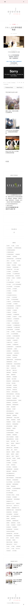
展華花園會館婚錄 (9, 426)
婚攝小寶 (15, 449)
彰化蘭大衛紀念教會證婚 (10, 531)
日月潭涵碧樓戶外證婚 (10, 275)
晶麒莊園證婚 (15, 471)
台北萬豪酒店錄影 (9, 348)
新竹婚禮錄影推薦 (9, 499)
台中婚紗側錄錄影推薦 (10, 305)
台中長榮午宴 (8, 301)
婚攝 (12, 449)
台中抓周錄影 (15, 288)
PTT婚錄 (12, 548)
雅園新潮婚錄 (8, 484)
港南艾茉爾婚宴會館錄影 (10, 475)
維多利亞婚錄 (16, 533)
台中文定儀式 (8, 284)
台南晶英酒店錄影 (9, 353)
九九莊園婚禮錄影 (9, 247)
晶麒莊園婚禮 (8, 471)
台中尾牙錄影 (8, 288)
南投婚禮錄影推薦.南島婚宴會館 (11, 400)
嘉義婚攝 (7, 522)
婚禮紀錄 (7, 445)
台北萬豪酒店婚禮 (18, 346)
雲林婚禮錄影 (8, 488)
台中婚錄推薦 (8, 310)
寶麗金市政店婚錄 (9, 542)
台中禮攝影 (13, 331)
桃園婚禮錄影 (8, 428)
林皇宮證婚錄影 (8, 385)
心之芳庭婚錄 (8, 271)
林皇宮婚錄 (8, 383)
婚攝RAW (17, 456)
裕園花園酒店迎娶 (18, 509)
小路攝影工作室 (8, 262)
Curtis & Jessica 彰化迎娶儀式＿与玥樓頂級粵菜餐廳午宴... (12, 132)
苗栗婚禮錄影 (15, 415)
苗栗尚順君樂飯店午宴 (10, 411)
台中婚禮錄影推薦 (16, 314)
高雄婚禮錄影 (8, 434)
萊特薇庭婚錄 (6, 84)
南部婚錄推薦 (8, 402)
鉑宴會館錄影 (16, 514)
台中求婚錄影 (15, 290)
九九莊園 (17, 245)
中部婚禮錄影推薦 (15, 267)
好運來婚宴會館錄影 (18, 359)
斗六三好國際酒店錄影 (16, 273)
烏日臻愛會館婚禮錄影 (10, 432)
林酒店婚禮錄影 (8, 387)
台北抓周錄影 (8, 335)
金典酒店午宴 (8, 389)
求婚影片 (7, 368)
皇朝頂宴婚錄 (13, 406)
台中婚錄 (13, 24)
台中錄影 (7, 331)
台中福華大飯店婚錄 (9, 329)
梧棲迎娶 (18, 458)
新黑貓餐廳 (8, 507)
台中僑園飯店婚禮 (17, 327)
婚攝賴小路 (8, 456)
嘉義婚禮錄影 (8, 520)
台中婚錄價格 (15, 310)
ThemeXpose (17, 603)
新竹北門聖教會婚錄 (9, 492)
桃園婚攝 (14, 428)
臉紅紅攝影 (12, 537)
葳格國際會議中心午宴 (15, 507)
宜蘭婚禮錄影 (8, 376)
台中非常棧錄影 (8, 303)
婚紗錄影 (7, 441)
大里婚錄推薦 (17, 254)
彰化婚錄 (7, 524)
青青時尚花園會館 (15, 391)
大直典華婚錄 (15, 256)
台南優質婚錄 (8, 355)
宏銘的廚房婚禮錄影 (17, 363)
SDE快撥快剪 (8, 550)
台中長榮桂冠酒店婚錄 (16, 301)
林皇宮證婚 (13, 383)
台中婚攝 (19, 316)
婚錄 (17, 441)
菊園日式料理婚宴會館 (10, 477)
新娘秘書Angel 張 (9, 501)
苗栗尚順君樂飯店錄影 (10, 413)
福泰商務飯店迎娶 (9, 533)
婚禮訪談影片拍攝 (9, 447)
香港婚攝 (14, 421)
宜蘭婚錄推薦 (13, 374)
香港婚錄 (7, 419)
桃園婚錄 (15, 426)
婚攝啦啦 (17, 451)
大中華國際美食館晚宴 (10, 252)
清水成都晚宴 (15, 462)
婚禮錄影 (7, 449)
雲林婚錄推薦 (13, 486)
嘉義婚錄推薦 (13, 518)
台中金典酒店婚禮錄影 (14, 299)
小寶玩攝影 (15, 262)
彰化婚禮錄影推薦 (9, 529)
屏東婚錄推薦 (8, 404)
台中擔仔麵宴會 (17, 329)
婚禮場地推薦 (16, 447)
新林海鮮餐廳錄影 (17, 499)
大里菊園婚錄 (8, 256)
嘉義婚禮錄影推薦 (15, 520)
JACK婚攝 (12, 546)
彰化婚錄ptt (19, 524)
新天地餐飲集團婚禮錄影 (16, 488)
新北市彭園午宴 (14, 490)
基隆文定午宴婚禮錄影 (10, 436)
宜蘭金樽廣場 (15, 372)
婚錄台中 (7, 443)
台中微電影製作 (8, 325)
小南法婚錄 (18, 260)
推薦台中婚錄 (8, 458)
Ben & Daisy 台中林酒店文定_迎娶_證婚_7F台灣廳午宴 (17, 566)
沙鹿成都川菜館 (13, 368)
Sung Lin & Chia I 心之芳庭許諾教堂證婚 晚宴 (12, 152)
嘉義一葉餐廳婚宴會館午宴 (15, 516)
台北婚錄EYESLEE (9, 342)
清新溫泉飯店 (13, 464)
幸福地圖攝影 (15, 376)
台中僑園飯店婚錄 (9, 327)
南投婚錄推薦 (8, 398)
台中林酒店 (8, 297)
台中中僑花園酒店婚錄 (10, 282)
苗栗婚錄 (16, 413)
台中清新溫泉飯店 (9, 320)
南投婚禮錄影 (15, 398)
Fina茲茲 (7, 546)
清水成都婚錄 (8, 462)
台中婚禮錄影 (13, 82)
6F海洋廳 (7, 245)
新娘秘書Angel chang (10, 503)
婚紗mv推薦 (13, 441)
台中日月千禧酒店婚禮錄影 (17, 284)
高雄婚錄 (16, 432)
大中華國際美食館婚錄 (17, 247)
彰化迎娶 (18, 522)
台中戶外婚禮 (17, 282)
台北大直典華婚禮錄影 (14, 333)
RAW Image (18, 548)
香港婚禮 (18, 419)
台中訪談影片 (16, 320)
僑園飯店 (7, 516)
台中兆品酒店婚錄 (17, 286)
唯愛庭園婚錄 (15, 434)
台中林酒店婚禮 (14, 297)
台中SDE (7, 333)
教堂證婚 (14, 458)
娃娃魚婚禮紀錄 (15, 402)
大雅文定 (7, 260)
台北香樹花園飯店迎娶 (16, 335)
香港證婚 (18, 421)
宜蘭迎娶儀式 (8, 372)
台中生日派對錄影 (9, 286)
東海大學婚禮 (14, 378)
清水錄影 (7, 464)
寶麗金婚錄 (16, 542)
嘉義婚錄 (7, 518)
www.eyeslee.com (14, 64)
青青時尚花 (8, 391)
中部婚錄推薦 (8, 267)
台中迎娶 (7, 299)
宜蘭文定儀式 (8, 370)
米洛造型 (15, 361)
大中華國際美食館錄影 (10, 254)
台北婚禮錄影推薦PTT (9, 346)
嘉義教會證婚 (13, 522)
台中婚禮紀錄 (8, 312)
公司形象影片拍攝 (9, 269)
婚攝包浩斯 (8, 451)
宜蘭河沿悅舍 (15, 370)
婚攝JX (13, 456)
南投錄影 (19, 400)
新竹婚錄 (17, 494)
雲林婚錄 (7, 486)
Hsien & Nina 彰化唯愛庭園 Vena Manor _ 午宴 (17, 581)
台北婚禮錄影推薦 (15, 344)
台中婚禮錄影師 (8, 314)
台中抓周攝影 (8, 290)
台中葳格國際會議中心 (16, 325)
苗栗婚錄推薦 (8, 415)
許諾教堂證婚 (15, 466)
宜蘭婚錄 (7, 374)
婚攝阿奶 (13, 451)
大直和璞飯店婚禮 (18, 258)
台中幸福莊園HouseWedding (11, 295)
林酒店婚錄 (15, 385)
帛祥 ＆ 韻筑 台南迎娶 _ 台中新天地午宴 (17, 573)
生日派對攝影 (15, 357)
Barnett (15, 544)
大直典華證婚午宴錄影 (10, 258)
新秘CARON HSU (9, 505)
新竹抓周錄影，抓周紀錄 (10, 494)
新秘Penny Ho (16, 505)
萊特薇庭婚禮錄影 (15, 479)
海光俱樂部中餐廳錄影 (10, 430)
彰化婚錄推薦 (13, 524)
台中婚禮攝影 (8, 316)
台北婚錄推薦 (8, 340)
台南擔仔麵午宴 (16, 353)
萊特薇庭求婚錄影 (18, 477)
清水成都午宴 (14, 460)
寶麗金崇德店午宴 (9, 544)
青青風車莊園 (15, 389)
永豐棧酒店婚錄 (15, 355)
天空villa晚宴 (16, 269)
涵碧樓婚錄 (8, 460)
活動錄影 (7, 406)
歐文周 (7, 537)
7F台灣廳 (12, 245)
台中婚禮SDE (15, 316)
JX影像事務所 (18, 546)
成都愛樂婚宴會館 (9, 361)
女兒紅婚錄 (13, 260)
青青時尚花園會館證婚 (10, 393)
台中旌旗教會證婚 (16, 318)
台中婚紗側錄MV (18, 305)
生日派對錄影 (8, 357)
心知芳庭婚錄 (8, 273)
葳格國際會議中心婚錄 (10, 509)
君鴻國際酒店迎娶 (9, 363)
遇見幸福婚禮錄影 (9, 514)
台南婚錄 (15, 348)
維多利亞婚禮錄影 (9, 535)
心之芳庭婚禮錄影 (15, 271)
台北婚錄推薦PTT (15, 340)
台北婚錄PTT (16, 342)
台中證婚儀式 (18, 331)
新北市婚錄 (8, 490)
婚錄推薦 (12, 443)
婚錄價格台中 (18, 443)
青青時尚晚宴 (17, 393)
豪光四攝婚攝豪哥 (17, 535)
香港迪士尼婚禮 (16, 417)
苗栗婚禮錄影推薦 (9, 417)
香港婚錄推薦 (13, 419)
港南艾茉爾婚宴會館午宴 (10, 473)
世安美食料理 (17, 275)
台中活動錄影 (15, 303)
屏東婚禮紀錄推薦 (15, 404)
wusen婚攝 (14, 550)
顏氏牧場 (17, 537)
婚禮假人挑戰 (13, 445)
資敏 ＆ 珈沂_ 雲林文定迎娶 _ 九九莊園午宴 (12, 111)
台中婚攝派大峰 (8, 318)
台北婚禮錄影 (8, 344)
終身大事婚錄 (8, 466)
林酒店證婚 (15, 387)
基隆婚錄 (16, 436)
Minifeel (8, 548)
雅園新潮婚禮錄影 (15, 484)
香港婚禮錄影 (8, 421)
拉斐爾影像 (8, 378)
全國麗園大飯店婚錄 (9, 359)
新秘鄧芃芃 (18, 503)
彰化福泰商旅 (16, 529)
